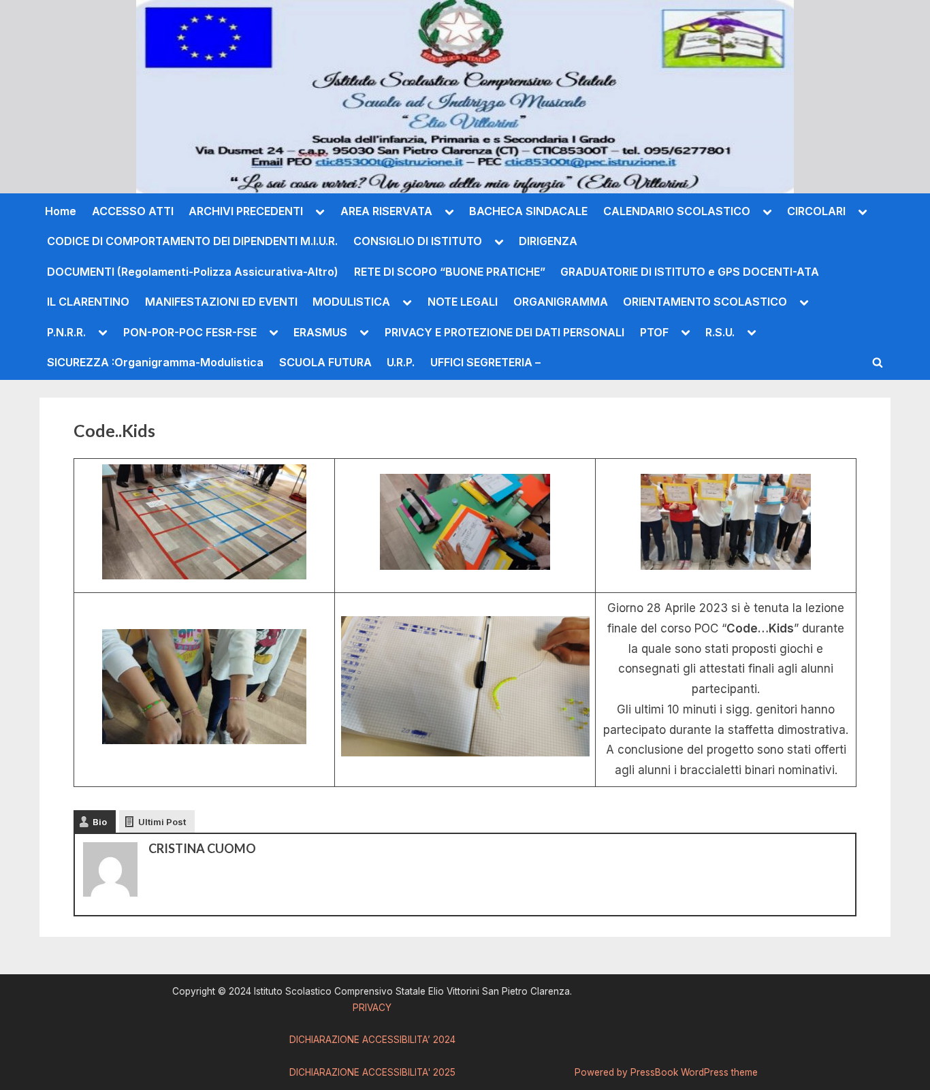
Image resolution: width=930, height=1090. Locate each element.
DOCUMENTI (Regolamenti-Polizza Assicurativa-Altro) (192, 271)
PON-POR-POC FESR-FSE (190, 332)
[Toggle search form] (877, 362)
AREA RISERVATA (386, 211)
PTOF (654, 332)
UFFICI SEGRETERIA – (485, 362)
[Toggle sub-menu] (320, 211)
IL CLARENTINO (88, 301)
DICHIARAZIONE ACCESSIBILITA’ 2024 (372, 1039)
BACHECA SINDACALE (528, 211)
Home (60, 211)
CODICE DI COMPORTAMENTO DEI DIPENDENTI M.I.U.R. (192, 241)
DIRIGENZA (548, 241)
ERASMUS (320, 332)
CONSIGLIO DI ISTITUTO (417, 241)
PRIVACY (372, 1007)
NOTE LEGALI (463, 301)
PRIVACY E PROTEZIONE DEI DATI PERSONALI (504, 332)
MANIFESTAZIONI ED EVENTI (221, 301)
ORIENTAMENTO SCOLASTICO (705, 301)
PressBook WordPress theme (694, 1072)
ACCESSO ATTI (133, 211)
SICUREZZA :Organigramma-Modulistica (155, 362)
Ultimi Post (162, 821)
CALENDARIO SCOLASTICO (676, 211)
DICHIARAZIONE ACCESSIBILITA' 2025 (372, 1072)
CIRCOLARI (816, 211)
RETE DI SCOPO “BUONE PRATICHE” (449, 271)
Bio (100, 821)
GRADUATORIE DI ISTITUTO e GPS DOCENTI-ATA (689, 271)
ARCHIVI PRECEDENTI (246, 211)
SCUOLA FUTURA (325, 362)
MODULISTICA (351, 301)
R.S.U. (720, 332)
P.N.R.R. (66, 332)
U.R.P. (401, 362)
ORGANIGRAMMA (560, 301)
